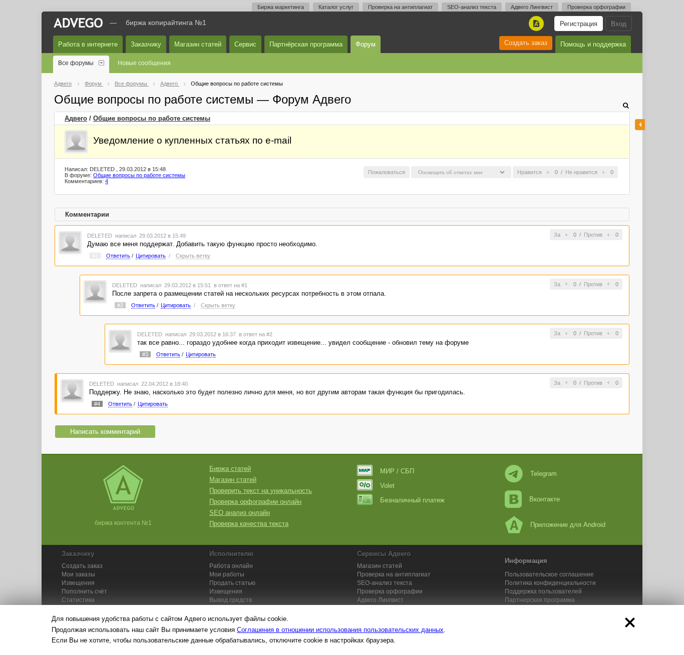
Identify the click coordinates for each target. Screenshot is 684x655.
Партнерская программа (540, 599)
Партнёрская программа (306, 44)
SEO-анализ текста (471, 7)
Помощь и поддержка (593, 44)
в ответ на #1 (230, 285)
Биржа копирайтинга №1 (166, 23)
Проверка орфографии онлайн (255, 501)
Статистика (78, 599)
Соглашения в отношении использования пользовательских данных (340, 629)
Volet (387, 485)
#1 (95, 256)
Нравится (529, 172)
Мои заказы (78, 574)
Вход (618, 24)
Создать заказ (525, 43)
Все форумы (76, 63)
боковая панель (640, 124)
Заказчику (146, 44)
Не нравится (581, 172)
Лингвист (380, 599)
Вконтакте (544, 499)
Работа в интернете (88, 44)
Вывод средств (230, 599)
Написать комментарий (105, 431)
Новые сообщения (144, 63)
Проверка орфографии (596, 7)
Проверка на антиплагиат (400, 7)
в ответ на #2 (255, 334)
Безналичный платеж (412, 500)
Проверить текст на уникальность (260, 490)
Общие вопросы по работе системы (151, 118)
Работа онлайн (231, 565)
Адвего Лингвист (532, 7)
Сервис (245, 44)
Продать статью (232, 582)
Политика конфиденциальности (550, 582)
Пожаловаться (386, 172)
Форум (366, 44)
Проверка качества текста (248, 523)
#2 (120, 305)
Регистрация (578, 24)
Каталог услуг (336, 7)
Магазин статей (197, 44)
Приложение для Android (567, 524)
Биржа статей (230, 468)
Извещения (78, 582)
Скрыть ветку (193, 256)
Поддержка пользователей (543, 591)
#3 (145, 354)
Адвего (76, 118)
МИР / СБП (397, 471)
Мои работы (226, 574)
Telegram (543, 473)
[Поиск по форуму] (625, 105)
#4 (97, 404)
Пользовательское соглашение (549, 574)
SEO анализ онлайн (239, 512)
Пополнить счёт (84, 591)
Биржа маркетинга (280, 7)
